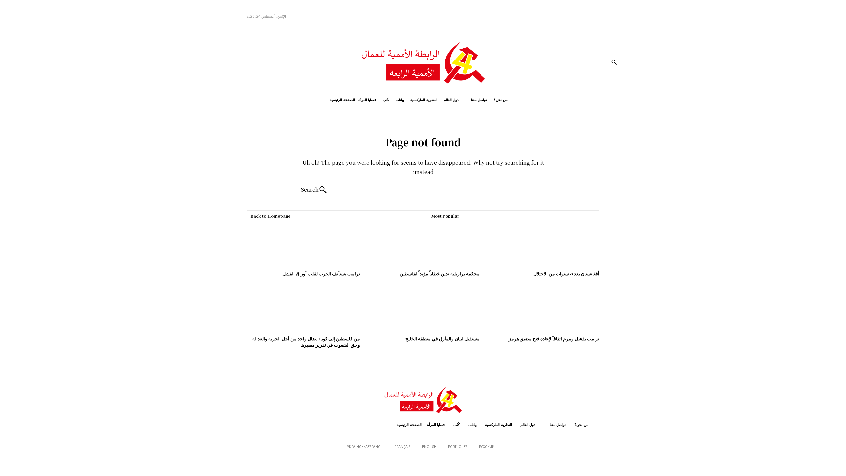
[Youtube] (232, 62)
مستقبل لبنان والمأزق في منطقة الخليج (442, 338)
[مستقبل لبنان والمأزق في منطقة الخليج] (423, 309)
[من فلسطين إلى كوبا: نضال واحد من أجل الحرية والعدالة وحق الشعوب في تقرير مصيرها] (303, 309)
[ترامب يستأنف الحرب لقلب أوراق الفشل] (303, 244)
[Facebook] (258, 62)
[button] (614, 62)
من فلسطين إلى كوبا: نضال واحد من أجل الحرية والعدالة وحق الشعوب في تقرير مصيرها (306, 341)
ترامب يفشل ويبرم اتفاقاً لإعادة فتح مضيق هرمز (554, 338)
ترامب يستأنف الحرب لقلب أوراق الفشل (321, 273)
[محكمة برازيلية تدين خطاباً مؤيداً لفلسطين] (423, 244)
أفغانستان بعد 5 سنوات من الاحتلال (566, 273)
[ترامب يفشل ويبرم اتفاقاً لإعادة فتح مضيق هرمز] (542, 309)
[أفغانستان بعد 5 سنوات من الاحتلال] (542, 244)
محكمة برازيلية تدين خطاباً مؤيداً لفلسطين (440, 273)
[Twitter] (243, 62)
